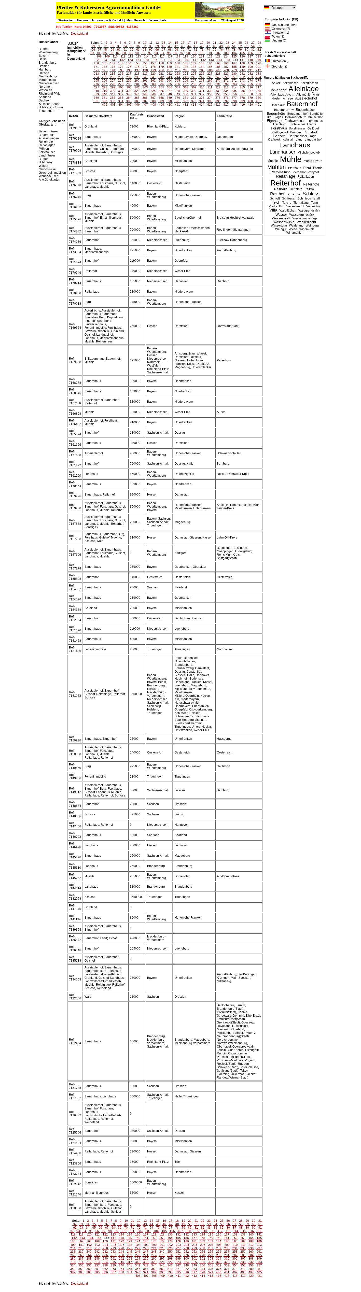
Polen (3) (277, 36)
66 (157, 49)
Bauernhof (302, 104)
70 (182, 49)
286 (177, 84)
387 (145, 101)
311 (210, 87)
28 (259, 42)
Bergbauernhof (297, 113)
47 (208, 46)
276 (96, 84)
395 (210, 101)
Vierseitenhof (295, 206)
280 (128, 84)
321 (120, 91)
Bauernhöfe (276, 113)
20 (208, 42)
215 (112, 73)
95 (169, 53)
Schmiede (304, 198)
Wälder (43, 166)
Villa (273, 210)
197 (137, 70)
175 (128, 67)
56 (93, 49)
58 (106, 49)
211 (250, 70)
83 (92, 53)
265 (177, 80)
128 (258, 56)
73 (201, 49)
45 (195, 46)
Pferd (307, 168)
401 (258, 101)
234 (96, 77)
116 (162, 56)
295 (250, 84)
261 (145, 80)
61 (125, 49)
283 (153, 84)
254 (258, 77)
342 (120, 94)
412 (185, 104)
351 (193, 94)
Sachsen (45, 100)
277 (104, 84)
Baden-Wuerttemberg (48, 50)
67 (163, 49)
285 (169, 84)
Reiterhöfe (311, 184)
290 (210, 84)
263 (161, 80)
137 (162, 60)
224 (185, 73)
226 (201, 73)
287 (185, 84)
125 (234, 56)
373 (201, 97)
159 (169, 63)
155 (137, 63)
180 (169, 67)
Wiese (293, 229)
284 (161, 84)
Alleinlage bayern (282, 94)
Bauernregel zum (206, 20)
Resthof (277, 193)
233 (258, 73)
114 (146, 56)
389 (161, 101)
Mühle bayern (313, 161)
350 (185, 94)
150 (96, 63)
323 (137, 91)
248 (210, 77)
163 (201, 63)
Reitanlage (285, 176)
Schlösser (288, 198)
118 (178, 56)
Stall (316, 198)
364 (128, 97)
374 (210, 97)
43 (182, 46)
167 (234, 63)
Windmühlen (294, 232)
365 (137, 97)
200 (161, 70)
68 (169, 49)
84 (98, 53)
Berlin (43, 59)
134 (138, 60)
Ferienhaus (315, 121)
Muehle (272, 161)
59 (112, 49)
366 (145, 97)
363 (120, 97)
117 (170, 56)
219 (145, 73)
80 (246, 49)
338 (258, 91)
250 (226, 77)
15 (176, 42)
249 (218, 77)
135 (146, 60)
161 (185, 63)
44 (189, 46)
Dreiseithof (315, 117)
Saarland (45, 97)
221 (161, 73)
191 (258, 67)
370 (177, 97)
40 (163, 46)
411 (177, 104)
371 (185, 97)
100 (201, 53)
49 (221, 46)
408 (153, 104)
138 (170, 60)
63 (138, 49)
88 (124, 53)
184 (201, 67)
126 (242, 56)
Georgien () (278, 66)
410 (169, 104)
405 (129, 104)
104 (234, 53)
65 (150, 49)
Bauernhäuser (306, 110)
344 (137, 94)
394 (201, 101)
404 (121, 104)
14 (169, 42)
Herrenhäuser (298, 136)
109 (107, 56)
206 (210, 70)
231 (242, 73)
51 (233, 46)
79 (240, 49)
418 (234, 104)
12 (157, 42)
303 (145, 87)
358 (250, 94)
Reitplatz (296, 189)
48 (214, 46)
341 (112, 94)
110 (115, 56)
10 (144, 42)
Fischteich (280, 124)
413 (193, 104)
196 (129, 70)
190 (250, 67)
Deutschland (79, 33)
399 (242, 101)
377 (234, 97)
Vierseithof (313, 206)
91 (143, 53)
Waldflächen (287, 210)
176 (137, 67)
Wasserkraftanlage (305, 218)
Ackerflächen (309, 83)
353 (210, 94)
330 (193, 91)
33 (118, 46)
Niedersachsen (49, 83)
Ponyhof (313, 172)
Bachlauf (278, 105)
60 (118, 49)
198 (145, 70)
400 (250, 101)
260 (137, 80)
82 (259, 49)
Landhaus (294, 145)
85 (105, 53)
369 (169, 97)
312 (218, 87)
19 (201, 42)
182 (185, 67)
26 (246, 42)
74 (208, 49)
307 (177, 87)
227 (210, 73)
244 (177, 77)
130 (106, 60)
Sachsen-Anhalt (49, 104)
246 (193, 77)
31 (106, 46)
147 (242, 60)
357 (242, 94)
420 (250, 104)
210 (242, 70)
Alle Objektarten (49, 179)
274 (250, 80)
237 (120, 77)
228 (218, 73)
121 (201, 56)
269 (210, 80)
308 (185, 87)
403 (113, 104)
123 (218, 56)
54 (252, 46)
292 (226, 84)
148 (250, 60)
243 (169, 77)
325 (153, 91)
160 (177, 63)
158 (161, 63)
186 (218, 67)
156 (145, 63)
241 (153, 77)
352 (201, 94)
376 (226, 97)
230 (234, 73)
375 (218, 97)
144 (219, 60)
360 (96, 97)
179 (161, 67)
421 (258, 104)
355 (226, 94)
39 (157, 46)
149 (258, 60)
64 (144, 49)
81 (252, 49)
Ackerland (278, 90)
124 (226, 56)
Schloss (311, 193)
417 (226, 104)
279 (120, 84)
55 (259, 46)
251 (234, 77)
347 (161, 94)
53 (246, 46)
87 (117, 53)
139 (179, 60)
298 (104, 87)
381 (96, 101)
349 (177, 94)
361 (104, 97)
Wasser (281, 214)
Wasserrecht (306, 222)
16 (182, 42)
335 (234, 91)
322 (128, 91)
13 (163, 42)
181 (177, 67)
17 (189, 42)
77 (227, 49)
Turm (314, 202)
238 (128, 77)
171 (96, 67)
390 (169, 101)
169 (250, 63)
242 (161, 77)
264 (169, 80)
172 (104, 67)
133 (130, 60)
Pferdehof (298, 172)
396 (218, 101)
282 (145, 84)
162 (193, 63)
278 (112, 84)
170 (258, 63)
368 (161, 97)
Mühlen (276, 167)
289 (201, 84)
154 (128, 63)
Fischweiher (297, 124)
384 (120, 101)
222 (169, 73)
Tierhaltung (301, 202)
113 (138, 56)
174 (120, 67)
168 (242, 63)
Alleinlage (304, 89)
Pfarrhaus (294, 168)
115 (154, 56)
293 (234, 84)
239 (137, 77)
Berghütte (316, 113)
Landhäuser (282, 152)
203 (185, 70)
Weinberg (312, 225)
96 (175, 53)
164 (210, 63)
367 (153, 97)
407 (145, 104)
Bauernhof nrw (284, 110)
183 (193, 67)
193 (104, 70)
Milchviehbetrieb (309, 152)
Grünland (296, 132)
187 (226, 67)
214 (104, 73)
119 (185, 56)
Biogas (278, 117)
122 (210, 56)
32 (112, 46)
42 (176, 46)
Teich (276, 202)
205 (202, 70)
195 (121, 70)
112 (130, 56)
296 (258, 84)
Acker (276, 83)
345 (145, 94)
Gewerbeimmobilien (52, 172)
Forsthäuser (297, 128)
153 (120, 63)
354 (218, 94)
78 (233, 49)
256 (104, 80)
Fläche (311, 124)
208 (226, 70)
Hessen (44, 73)
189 (242, 67)
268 (201, 80)
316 (250, 87)
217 (128, 73)
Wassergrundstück (301, 214)
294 (242, 84)
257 (112, 80)
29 (93, 46)
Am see (288, 98)
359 (258, 94)
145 (227, 60)
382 (104, 101)
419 (242, 104)
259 (128, 80)
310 (202, 87)
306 (169, 87)
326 (161, 91)
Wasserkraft (281, 218)
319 (104, 91)
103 (226, 53)
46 (201, 46)
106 (250, 53)
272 (234, 80)
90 (137, 53)
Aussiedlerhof (306, 98)
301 (129, 87)
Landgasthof (313, 139)
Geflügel (313, 128)
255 (96, 80)
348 (169, 94)
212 (258, 70)
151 (104, 63)
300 (121, 87)
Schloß (275, 198)
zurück (62, 33)
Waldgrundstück (309, 210)
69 (176, 49)
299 (113, 87)
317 (258, 87)
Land (299, 139)
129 (98, 60)
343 (128, 94)
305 (161, 87)
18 (195, 42)
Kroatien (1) (280, 32)
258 (120, 80)
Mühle (291, 159)
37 (144, 46)
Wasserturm (279, 225)
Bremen (44, 66)
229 (226, 73)
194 (113, 70)
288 (193, 84)
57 (99, 49)
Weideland (296, 225)
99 (194, 53)
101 (210, 53)
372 (193, 97)
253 (250, 77)
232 (250, 73)
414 (201, 104)
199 (153, 70)
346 (153, 94)
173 (112, 67)
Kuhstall (288, 139)
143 (211, 60)
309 (194, 87)
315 (242, 87)
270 (218, 80)
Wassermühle (283, 222)
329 (185, 91)
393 (193, 101)
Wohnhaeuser (48, 176)
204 (194, 70)
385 (128, 101)
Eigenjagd (274, 121)
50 (227, 46)
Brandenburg (47, 62)
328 (177, 91)
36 (138, 46)
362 (112, 97)
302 (137, 87)
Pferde (317, 168)
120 (193, 56)
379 (250, 97)
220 (153, 73)
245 (185, 77)
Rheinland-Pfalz (49, 93)
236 (112, 77)
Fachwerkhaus (295, 121)
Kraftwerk (274, 139)
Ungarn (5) (278, 40)
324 (145, 91)
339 (96, 94)
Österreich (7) (280, 28)
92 (149, 53)
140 (187, 60)
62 (131, 49)
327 (169, 91)
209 (234, 70)
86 (111, 53)
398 (234, 101)
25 (240, 42)
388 (153, 101)
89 (130, 53)
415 (210, 104)
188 (234, 67)
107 (258, 53)
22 (221, 42)
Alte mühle (303, 94)
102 (218, 53)
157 (153, 63)
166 (226, 63)
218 (137, 73)
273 (242, 80)
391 (177, 101)
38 (150, 46)
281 (137, 84)
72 (195, 49)
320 (112, 91)
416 (218, 104)
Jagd (312, 136)
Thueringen (46, 111)
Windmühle (307, 229)
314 (234, 87)
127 (250, 56)
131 (114, 60)
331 (201, 91)
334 (226, 91)
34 (125, 46)
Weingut (281, 229)
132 (122, 60)
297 (96, 87)
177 (145, 67)
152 (112, 63)
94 (162, 53)
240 (145, 77)
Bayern (43, 55)
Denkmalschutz (295, 117)
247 (201, 77)
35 (131, 46)
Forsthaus (279, 128)
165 (218, 63)
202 (177, 70)
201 (169, 70)
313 (226, 87)
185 (210, 67)
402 (104, 104)
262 (153, 80)
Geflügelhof (280, 132)
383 (112, 101)
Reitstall (310, 189)
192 (96, 70)
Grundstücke (47, 169)
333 (218, 91)
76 (221, 49)
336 (242, 91)
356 (234, 94)
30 (99, 46)
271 (226, 80)
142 (203, 60)
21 (214, 42)
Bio (269, 117)
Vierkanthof (276, 206)
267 (193, 80)
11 (151, 42)
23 (227, 42)
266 (185, 80)
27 (252, 42)
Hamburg (45, 69)
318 (96, 91)
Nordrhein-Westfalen (46, 88)
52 (240, 46)
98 (188, 53)
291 (218, 84)
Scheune (293, 194)
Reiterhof (285, 183)
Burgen (44, 159)
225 (193, 73)
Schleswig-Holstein (52, 107)
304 (153, 87)
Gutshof (311, 132)
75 (214, 49)
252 (242, 77)
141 (195, 60)
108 (99, 56)
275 (258, 80)
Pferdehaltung (280, 172)
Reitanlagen (305, 176)
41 (169, 46)
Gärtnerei (279, 136)
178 (153, 67)
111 (123, 56)
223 (177, 73)
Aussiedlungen (49, 138)
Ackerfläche (290, 83)
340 (104, 94)
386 (137, 101)
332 (210, 91)
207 (218, 70)
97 (181, 53)
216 (120, 73)
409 (161, 104)
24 (233, 42)
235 (104, 77)
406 (137, 104)
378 (242, 97)
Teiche (286, 202)
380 (258, 97)
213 (96, 73)
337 (250, 91)
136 (154, 60)
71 (189, 49)
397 (226, 101)
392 (185, 101)
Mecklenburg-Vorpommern (48, 78)
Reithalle (281, 189)
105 (242, 53)
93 (156, 53)
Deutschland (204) (283, 25)
